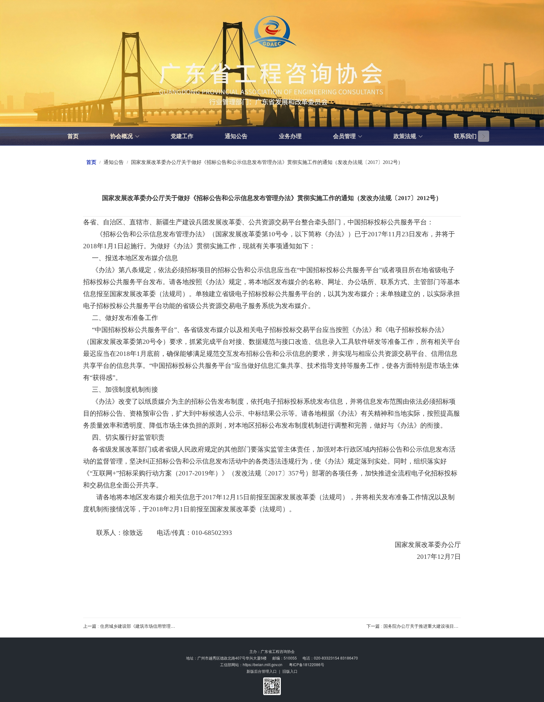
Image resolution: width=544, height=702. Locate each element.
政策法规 (405, 136)
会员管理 (344, 136)
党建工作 (182, 136)
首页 (73, 136)
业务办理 (290, 136)
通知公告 (236, 136)
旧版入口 (290, 671)
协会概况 (121, 136)
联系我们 (465, 136)
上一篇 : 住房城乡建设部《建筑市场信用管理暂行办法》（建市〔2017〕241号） (161, 626)
